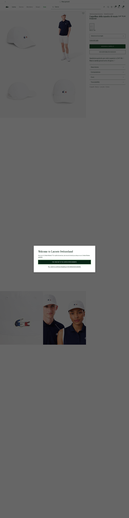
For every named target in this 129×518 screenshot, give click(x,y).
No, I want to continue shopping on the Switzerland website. (64, 266)
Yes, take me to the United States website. (64, 262)
